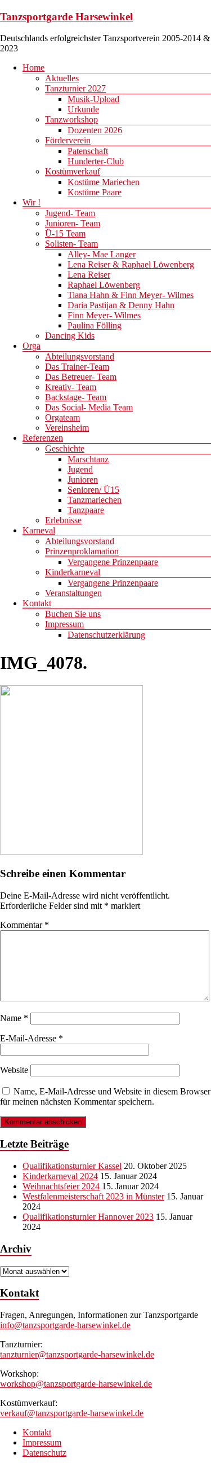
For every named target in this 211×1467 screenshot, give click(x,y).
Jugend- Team (70, 213)
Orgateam (62, 417)
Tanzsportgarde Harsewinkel (66, 17)
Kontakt (37, 603)
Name (14, 1018)
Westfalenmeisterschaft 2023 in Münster (93, 1196)
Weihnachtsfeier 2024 (61, 1186)
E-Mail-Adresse (31, 1038)
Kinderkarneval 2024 (60, 1176)
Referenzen (43, 438)
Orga (32, 346)
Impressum (64, 624)
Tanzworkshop (71, 119)
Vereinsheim (67, 427)
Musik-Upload (93, 99)
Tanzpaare (86, 510)
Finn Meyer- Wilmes (104, 315)
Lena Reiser (89, 274)
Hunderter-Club (96, 161)
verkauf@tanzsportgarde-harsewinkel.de (71, 1413)
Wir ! (32, 202)
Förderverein (68, 140)
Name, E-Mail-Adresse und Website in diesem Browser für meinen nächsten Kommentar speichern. (105, 1096)
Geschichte (64, 448)
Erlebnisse (63, 520)
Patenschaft (88, 151)
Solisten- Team (71, 243)
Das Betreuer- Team (80, 377)
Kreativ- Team (70, 387)
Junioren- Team (72, 223)
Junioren (83, 479)
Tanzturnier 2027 (75, 88)
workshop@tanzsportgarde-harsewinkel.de (76, 1384)
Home (33, 67)
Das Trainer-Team (77, 366)
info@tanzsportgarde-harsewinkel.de (65, 1325)
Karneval (39, 530)
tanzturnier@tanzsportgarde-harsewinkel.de (77, 1354)
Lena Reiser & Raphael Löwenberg (131, 264)
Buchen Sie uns (73, 614)
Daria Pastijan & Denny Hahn (121, 305)
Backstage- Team (75, 397)
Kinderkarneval (72, 572)
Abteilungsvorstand (79, 356)
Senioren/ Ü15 (93, 489)
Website (14, 1070)
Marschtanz (88, 459)
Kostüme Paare (95, 192)
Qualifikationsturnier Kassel (72, 1166)
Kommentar (24, 925)
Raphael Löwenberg (104, 285)
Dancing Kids (70, 335)
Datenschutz (44, 1452)
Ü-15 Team (65, 233)
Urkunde (83, 109)
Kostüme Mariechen (104, 182)
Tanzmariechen (95, 500)
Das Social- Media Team (89, 407)
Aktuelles (62, 78)
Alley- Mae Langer (102, 254)
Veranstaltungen (73, 593)
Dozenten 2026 (95, 130)
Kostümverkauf (72, 171)
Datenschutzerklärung (106, 635)
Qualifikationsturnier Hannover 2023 (88, 1216)
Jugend (80, 469)
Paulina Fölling (95, 325)
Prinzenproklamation (82, 551)
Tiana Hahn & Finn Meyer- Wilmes (131, 295)
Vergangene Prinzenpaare (113, 562)
